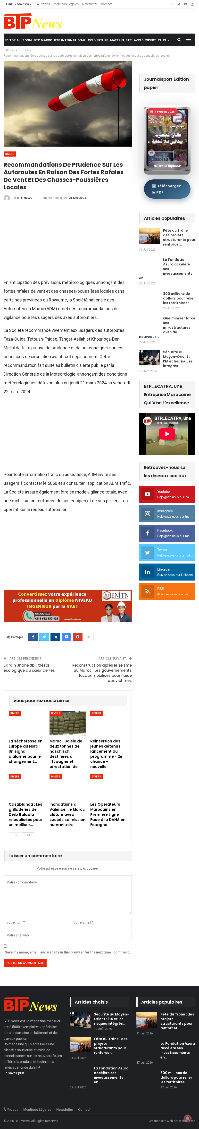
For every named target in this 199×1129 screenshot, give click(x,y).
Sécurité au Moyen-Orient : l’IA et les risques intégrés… (178, 359)
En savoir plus (14, 1073)
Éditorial (12, 40)
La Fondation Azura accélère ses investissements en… (165, 269)
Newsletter (89, 4)
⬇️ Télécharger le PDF (166, 188)
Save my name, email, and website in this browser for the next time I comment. (67, 952)
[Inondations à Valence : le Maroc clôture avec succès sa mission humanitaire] (68, 787)
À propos (43, 4)
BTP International (70, 40)
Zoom (27, 40)
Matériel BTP (121, 40)
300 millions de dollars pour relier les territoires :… (179, 298)
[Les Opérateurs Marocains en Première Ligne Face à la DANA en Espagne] (108, 787)
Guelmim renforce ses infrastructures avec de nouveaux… (167, 327)
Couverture (98, 40)
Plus (162, 40)
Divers (9, 154)
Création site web (161, 1121)
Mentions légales (66, 4)
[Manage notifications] (187, 1118)
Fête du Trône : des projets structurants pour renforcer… (179, 237)
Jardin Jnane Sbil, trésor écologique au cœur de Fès (29, 668)
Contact (106, 4)
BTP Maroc (43, 40)
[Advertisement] (68, 242)
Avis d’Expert (145, 40)
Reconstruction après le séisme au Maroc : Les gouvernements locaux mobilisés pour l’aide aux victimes (102, 673)
